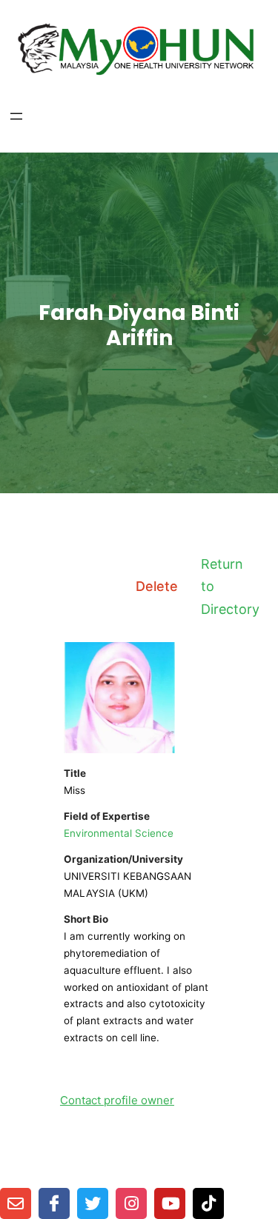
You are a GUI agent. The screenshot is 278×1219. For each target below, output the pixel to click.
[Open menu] (16, 116)
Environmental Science (118, 833)
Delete (157, 586)
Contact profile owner (117, 1100)
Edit (86, 586)
